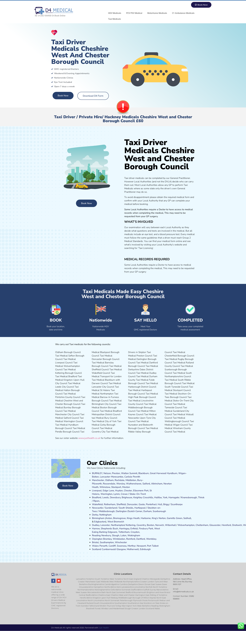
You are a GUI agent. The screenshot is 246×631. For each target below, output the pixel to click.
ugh (195, 497)
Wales (95, 545)
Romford (130, 538)
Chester (128, 490)
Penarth (103, 545)
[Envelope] (59, 581)
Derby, (95, 514)
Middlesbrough (107, 511)
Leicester (105, 525)
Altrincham (156, 483)
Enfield (134, 528)
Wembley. (151, 538)
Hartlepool (140, 507)
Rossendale (109, 483)
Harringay (124, 528)
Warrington (106, 494)
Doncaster (132, 504)
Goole (142, 504)
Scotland (96, 549)
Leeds (105, 497)
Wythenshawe (133, 483)
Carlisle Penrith (132, 476)
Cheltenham (202, 525)
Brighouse (127, 497)
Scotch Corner (135, 511)
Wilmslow (105, 487)
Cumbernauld (109, 549)
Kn (182, 497)
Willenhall (170, 525)
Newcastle (97, 507)
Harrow (96, 528)
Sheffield (121, 504)
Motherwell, (133, 549)
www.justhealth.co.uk (89, 438)
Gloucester (215, 525)
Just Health (104, 628)
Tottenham (124, 532)
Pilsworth (97, 483)
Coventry (141, 525)
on (128, 487)
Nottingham (105, 514)
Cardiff (112, 545)
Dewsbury (115, 497)
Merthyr (132, 545)
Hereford (226, 525)
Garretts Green (174, 518)
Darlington (121, 511)
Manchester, (98, 480)
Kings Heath (133, 518)
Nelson (107, 473)
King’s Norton (159, 518)
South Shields (126, 507)
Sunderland (111, 507)
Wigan (181, 473)
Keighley (137, 497)
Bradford (96, 497)
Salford (146, 483)
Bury (139, 480)
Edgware (112, 532)
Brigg (166, 504)
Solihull (187, 518)
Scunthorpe (177, 504)
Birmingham (98, 518)
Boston (150, 525)
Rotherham (109, 504)
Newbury (106, 535)
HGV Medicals (114, 13)
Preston (116, 473)
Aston (109, 518)
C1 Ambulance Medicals (183, 13)
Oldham (109, 480)
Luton (123, 535)
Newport (141, 545)
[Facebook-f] (53, 581)
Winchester (121, 542)
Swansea (121, 545)
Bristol (95, 542)
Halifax (158, 497)
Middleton (131, 480)
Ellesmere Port (140, 490)
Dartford (140, 538)
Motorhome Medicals (157, 13)
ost (125, 487)
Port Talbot (152, 545)
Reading (96, 535)
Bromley (107, 538)
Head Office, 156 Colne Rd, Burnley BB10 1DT (182, 581)
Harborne (146, 518)
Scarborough (159, 511)
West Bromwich (115, 521)
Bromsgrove (119, 518)
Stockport (116, 487)
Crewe (124, 494)
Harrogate (173, 497)
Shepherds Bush (109, 528)
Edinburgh (145, 549)
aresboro (188, 497)
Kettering (130, 525)
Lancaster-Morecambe (111, 476)
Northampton (118, 525)
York (165, 497)
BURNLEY (97, 473)
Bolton (95, 476)
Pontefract (151, 504)
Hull (160, 504)
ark (151, 528)
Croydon (135, 532)
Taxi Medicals (114, 19)
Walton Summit (129, 473)
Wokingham (133, 535)
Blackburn (143, 473)
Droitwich (237, 525)
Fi (140, 528)
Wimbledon (119, 538)
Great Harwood (158, 473)
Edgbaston (100, 521)
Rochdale (119, 480)
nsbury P (145, 528)
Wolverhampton (186, 525)
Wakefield (97, 504)
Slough (115, 535)
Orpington (97, 538)
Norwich (159, 525)
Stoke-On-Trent (138, 494)
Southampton (107, 542)
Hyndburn (172, 473)
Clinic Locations (123, 574)
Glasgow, (121, 549)
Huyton (119, 490)
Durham (147, 511)
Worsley (120, 483)
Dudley (95, 525)
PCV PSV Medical (134, 13)
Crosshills (148, 497)
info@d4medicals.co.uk (183, 591)
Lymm (117, 494)
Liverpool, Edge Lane (103, 490)
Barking (103, 532)
